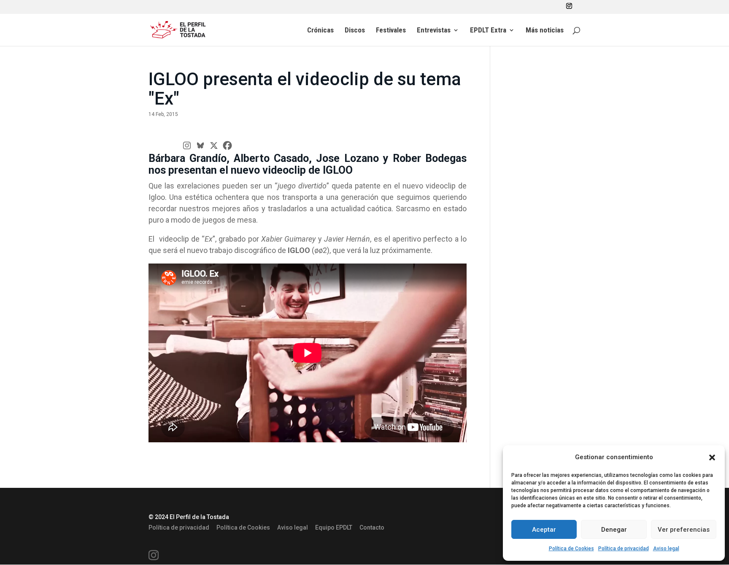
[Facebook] (227, 145)
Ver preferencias (684, 529)
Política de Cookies (571, 549)
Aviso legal (666, 549)
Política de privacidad (623, 549)
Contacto (371, 527)
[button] (712, 457)
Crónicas (320, 30)
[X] (214, 145)
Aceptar (544, 529)
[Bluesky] (200, 145)
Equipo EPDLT (333, 527)
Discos (355, 30)
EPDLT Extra (488, 30)
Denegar (614, 529)
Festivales (391, 30)
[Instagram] (187, 145)
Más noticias (545, 30)
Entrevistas (434, 30)
